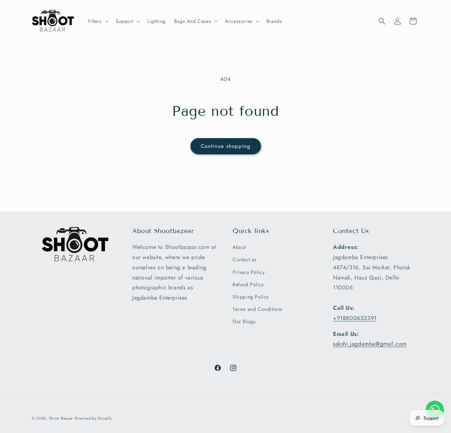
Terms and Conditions (258, 309)
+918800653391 (355, 318)
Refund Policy (248, 284)
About (239, 247)
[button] (97, 21)
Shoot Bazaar (61, 418)
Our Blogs (244, 321)
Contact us (245, 259)
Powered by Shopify (93, 418)
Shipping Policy (251, 296)
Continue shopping (226, 146)
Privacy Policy (249, 272)
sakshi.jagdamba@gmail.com (370, 344)
